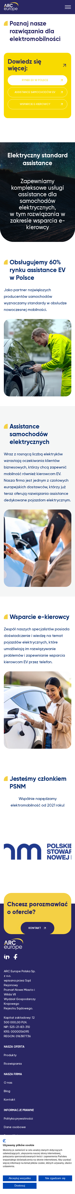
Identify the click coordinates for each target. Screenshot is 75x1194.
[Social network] (7, 956)
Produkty (10, 1055)
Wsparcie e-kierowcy (35, 104)
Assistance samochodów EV (35, 92)
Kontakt (34, 928)
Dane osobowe (15, 1127)
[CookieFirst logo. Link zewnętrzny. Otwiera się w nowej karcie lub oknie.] (4, 1141)
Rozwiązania (13, 1063)
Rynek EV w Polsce (35, 80)
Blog (7, 1091)
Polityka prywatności (18, 1118)
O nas (8, 1082)
